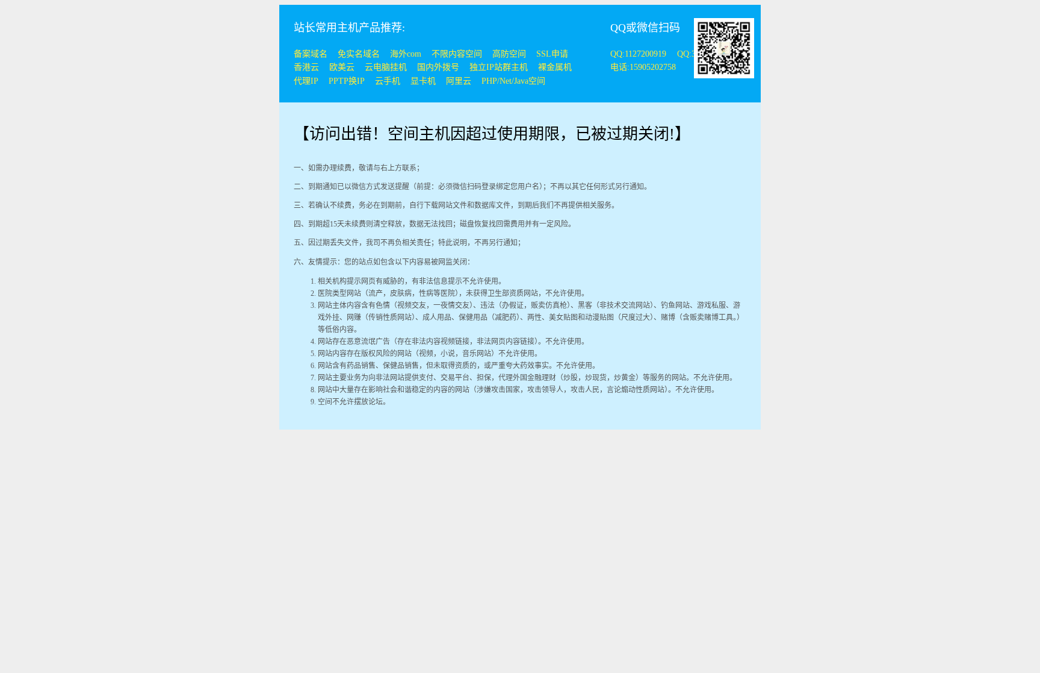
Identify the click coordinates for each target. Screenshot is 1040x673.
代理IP (306, 81)
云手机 (387, 81)
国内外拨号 (438, 67)
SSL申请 (552, 53)
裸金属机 (555, 67)
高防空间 (509, 53)
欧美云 (341, 67)
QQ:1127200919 (639, 53)
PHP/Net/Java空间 (513, 81)
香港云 (306, 67)
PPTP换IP (347, 81)
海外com (405, 53)
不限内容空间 (457, 53)
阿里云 (458, 81)
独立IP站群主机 (498, 67)
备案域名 (310, 53)
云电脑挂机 (386, 67)
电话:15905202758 (643, 67)
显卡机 (423, 81)
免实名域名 (359, 53)
